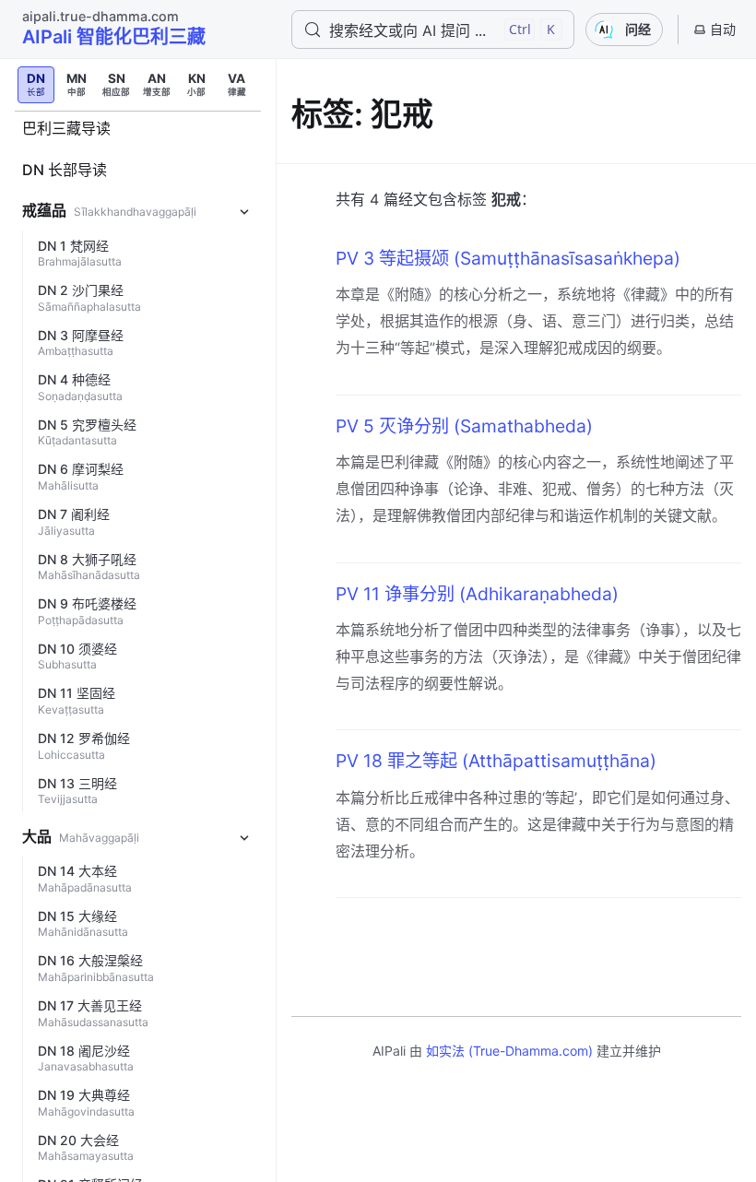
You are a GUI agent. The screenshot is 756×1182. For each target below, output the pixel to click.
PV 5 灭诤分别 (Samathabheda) (464, 426)
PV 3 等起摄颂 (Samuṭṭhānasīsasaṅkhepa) (508, 258)
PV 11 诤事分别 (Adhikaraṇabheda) (477, 594)
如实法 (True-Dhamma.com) (509, 1050)
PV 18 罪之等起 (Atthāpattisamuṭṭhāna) (496, 761)
